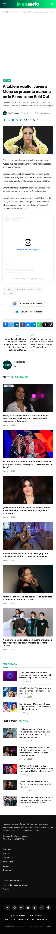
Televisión (7, 849)
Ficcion (6, 857)
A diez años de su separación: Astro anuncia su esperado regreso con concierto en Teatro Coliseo (27, 643)
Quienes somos (17, 916)
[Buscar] (52, 4)
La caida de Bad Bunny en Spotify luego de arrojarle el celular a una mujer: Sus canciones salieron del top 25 (15, 344)
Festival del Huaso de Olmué (15, 885)
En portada (10, 664)
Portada (6, 12)
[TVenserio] (28, 4)
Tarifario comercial (40, 920)
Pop (39, 289)
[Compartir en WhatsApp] (30, 120)
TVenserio (15, 113)
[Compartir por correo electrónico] (25, 120)
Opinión (6, 866)
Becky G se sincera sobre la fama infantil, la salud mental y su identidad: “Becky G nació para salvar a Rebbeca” (25, 418)
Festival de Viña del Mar (13, 881)
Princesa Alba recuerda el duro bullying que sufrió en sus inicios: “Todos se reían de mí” (25, 555)
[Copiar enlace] (38, 120)
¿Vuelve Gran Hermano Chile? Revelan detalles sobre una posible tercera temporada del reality (35, 675)
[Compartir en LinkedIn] (21, 120)
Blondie (7, 289)
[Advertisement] (28, 45)
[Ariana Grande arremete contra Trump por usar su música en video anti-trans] (28, 579)
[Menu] (4, 4)
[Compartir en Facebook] (5, 120)
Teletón (6, 889)
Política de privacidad (16, 920)
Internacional (8, 862)
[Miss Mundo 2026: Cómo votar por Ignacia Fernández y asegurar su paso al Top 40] (10, 692)
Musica (31, 289)
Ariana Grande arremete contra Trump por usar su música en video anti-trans (27, 598)
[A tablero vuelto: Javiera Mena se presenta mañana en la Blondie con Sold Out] (28, 140)
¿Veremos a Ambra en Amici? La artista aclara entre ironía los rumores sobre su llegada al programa (26, 510)
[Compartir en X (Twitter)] (9, 120)
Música (7, 80)
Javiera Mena (19, 289)
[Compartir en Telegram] (17, 120)
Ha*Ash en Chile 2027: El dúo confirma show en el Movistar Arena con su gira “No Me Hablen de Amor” (27, 464)
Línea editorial (35, 916)
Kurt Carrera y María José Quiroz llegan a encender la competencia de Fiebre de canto (35, 706)
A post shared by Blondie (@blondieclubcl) (28, 279)
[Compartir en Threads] (34, 120)
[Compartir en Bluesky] (13, 120)
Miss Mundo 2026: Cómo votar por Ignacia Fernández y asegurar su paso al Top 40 (35, 691)
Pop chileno (9, 293)
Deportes (7, 870)
